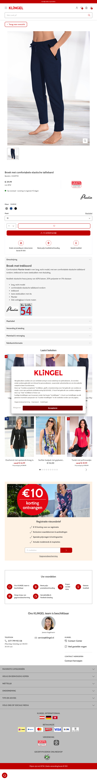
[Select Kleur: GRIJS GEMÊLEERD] (7, 208)
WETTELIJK (7, 683)
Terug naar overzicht (17, 24)
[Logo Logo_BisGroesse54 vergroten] (26, 309)
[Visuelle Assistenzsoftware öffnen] (55, 743)
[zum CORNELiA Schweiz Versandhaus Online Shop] (55, 717)
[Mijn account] (77, 8)
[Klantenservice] (4, 775)
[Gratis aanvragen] (66, 550)
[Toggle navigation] (6, 8)
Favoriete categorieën (13, 669)
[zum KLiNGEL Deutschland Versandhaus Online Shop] (48, 717)
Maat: (7, 213)
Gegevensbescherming (48, 556)
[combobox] (48, 15)
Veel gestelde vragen (77, 646)
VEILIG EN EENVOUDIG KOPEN (15, 676)
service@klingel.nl (46, 637)
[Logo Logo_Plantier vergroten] (86, 197)
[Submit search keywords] (89, 15)
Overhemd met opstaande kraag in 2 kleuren (19, 460)
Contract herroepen (73, 661)
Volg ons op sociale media (15, 705)
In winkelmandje (50, 233)
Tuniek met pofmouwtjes (81, 460)
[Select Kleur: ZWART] (16, 208)
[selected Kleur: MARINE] (11, 208)
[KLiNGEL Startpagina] (16, 7)
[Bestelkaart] (86, 8)
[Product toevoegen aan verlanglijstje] (54, 226)
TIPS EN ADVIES (9, 698)
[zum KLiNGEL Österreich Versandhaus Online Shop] (42, 717)
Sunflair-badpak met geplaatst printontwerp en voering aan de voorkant (50, 460)
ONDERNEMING (9, 691)
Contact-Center (75, 641)
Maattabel (88, 213)
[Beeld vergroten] (85, 140)
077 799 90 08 (15, 641)
